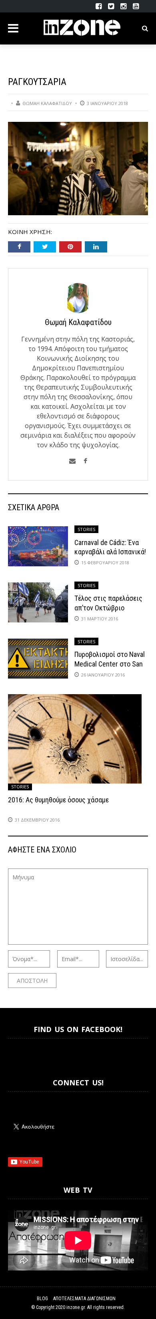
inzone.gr (75, 1307)
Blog (42, 1298)
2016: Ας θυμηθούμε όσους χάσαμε (58, 800)
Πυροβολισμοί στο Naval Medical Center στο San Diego (109, 663)
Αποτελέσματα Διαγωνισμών (84, 1298)
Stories (86, 529)
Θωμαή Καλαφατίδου (47, 103)
